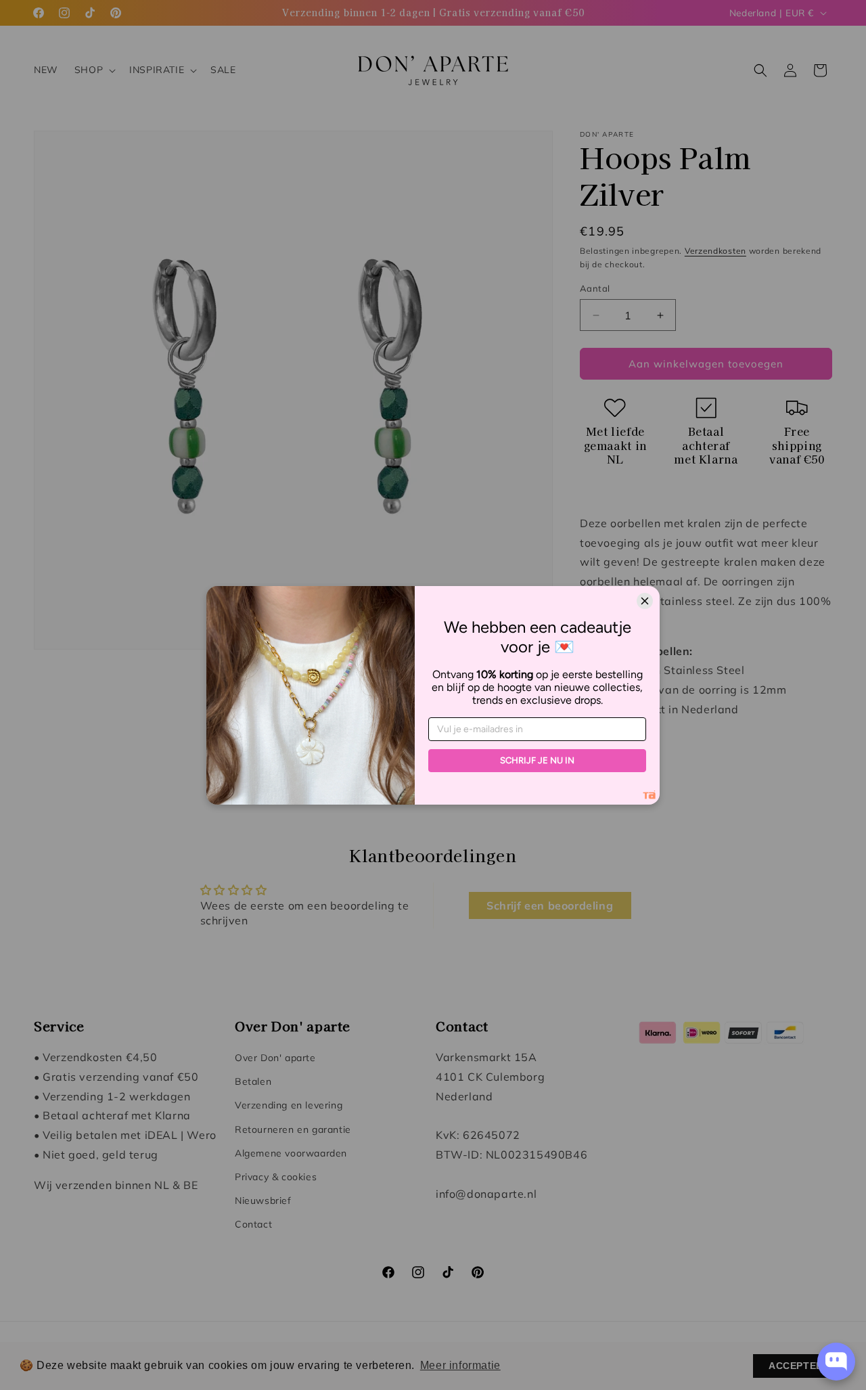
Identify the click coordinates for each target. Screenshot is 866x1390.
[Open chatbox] (836, 1362)
